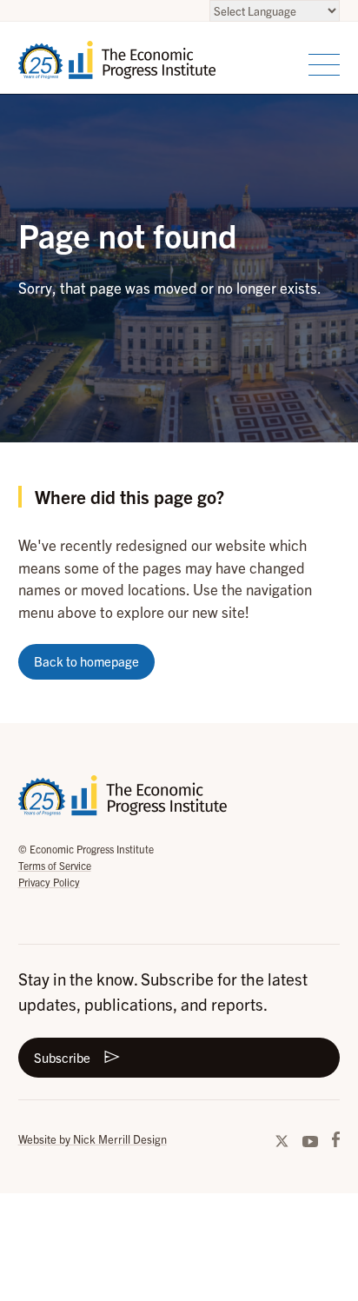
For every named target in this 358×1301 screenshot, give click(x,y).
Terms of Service (54, 865)
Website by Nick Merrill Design (92, 1139)
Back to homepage (86, 661)
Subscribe (62, 1057)
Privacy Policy (49, 881)
